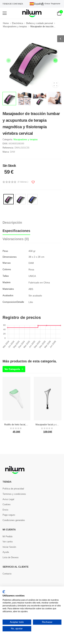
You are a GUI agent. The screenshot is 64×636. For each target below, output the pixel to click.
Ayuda (6, 552)
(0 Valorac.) (23, 182)
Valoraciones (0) (16, 239)
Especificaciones (16, 231)
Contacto (7, 573)
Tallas (6, 275)
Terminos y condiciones (14, 494)
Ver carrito (8, 541)
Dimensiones (10, 256)
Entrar (47, 4)
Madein (7, 282)
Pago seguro (9, 515)
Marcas (7, 262)
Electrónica (17, 23)
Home (6, 23)
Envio (5, 509)
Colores (7, 269)
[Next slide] (55, 60)
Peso (5, 251)
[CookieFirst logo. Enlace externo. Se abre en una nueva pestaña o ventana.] (4, 591)
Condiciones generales (14, 520)
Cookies (7, 504)
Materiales (8, 288)
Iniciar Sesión (9, 547)
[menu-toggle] (5, 13)
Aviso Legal (8, 499)
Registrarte (55, 4)
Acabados (8, 295)
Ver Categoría (12, 369)
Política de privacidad (13, 488)
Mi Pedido (7, 536)
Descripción (12, 222)
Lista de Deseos (11, 557)
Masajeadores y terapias (15, 26)
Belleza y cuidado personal (39, 23)
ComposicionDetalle (13, 302)
